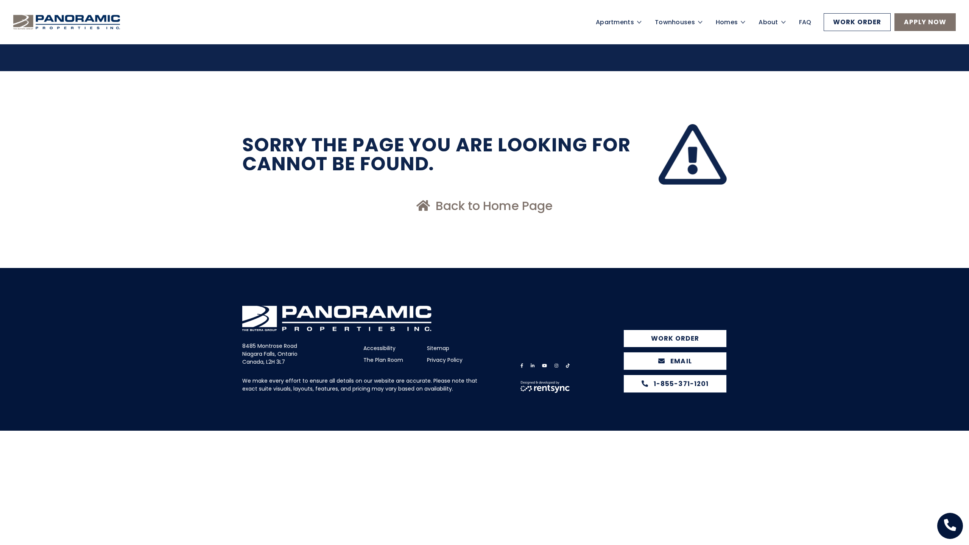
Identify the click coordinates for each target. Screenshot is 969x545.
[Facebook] (521, 366)
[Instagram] (556, 366)
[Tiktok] (568, 366)
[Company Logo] (79, 31)
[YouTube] (544, 366)
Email (680, 361)
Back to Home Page (493, 205)
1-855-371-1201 (680, 383)
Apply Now (925, 31)
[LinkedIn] (532, 366)
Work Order (857, 31)
